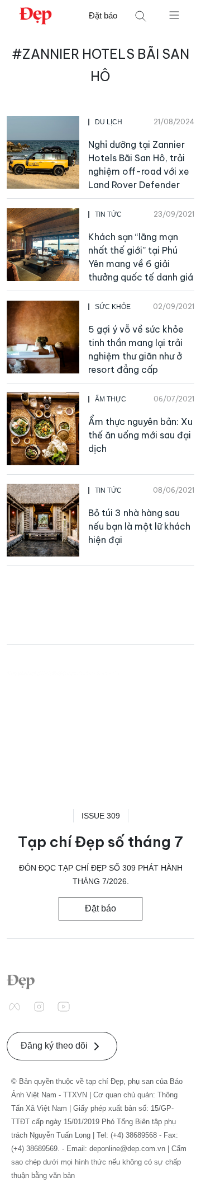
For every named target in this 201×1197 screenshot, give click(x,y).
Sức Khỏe (113, 306)
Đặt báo (103, 15)
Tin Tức (108, 214)
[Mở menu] (174, 14)
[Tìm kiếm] (140, 16)
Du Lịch (108, 122)
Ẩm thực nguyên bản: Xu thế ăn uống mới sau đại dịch (140, 435)
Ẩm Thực (110, 399)
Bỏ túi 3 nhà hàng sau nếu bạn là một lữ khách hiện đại (139, 526)
